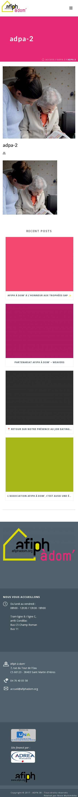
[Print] (6, 153)
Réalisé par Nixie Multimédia (60, 795)
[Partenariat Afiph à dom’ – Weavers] (39, 331)
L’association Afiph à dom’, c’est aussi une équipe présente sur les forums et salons (40, 495)
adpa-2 (61, 59)
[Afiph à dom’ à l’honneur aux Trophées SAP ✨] (39, 264)
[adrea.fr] (23, 756)
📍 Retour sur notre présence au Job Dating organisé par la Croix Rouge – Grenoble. (40, 429)
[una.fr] (23, 734)
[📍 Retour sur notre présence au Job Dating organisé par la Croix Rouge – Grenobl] (39, 398)
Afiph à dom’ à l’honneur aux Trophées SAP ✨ (39, 295)
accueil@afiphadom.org (24, 689)
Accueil (50, 59)
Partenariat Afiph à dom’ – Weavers (39, 362)
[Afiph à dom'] (39, 544)
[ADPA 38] (14, 8)
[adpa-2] (39, 102)
